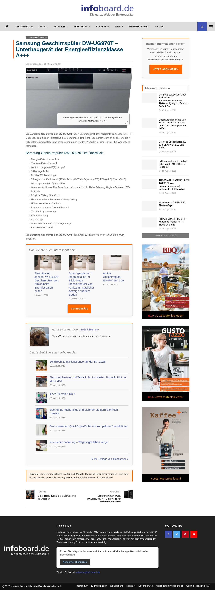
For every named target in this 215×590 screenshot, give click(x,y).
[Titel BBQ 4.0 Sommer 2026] (165, 310)
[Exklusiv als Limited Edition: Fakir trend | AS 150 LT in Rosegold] (149, 165)
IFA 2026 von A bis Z (62, 394)
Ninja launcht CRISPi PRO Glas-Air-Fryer (172, 204)
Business (101, 26)
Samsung (43, 37)
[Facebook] (168, 534)
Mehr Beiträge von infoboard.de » (110, 459)
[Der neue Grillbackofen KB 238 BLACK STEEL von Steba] (149, 145)
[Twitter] (176, 534)
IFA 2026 (159, 26)
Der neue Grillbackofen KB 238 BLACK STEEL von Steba (172, 144)
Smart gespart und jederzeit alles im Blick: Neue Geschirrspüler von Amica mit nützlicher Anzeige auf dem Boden (81, 284)
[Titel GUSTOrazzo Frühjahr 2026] (165, 391)
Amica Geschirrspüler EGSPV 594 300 (113, 277)
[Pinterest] (185, 534)
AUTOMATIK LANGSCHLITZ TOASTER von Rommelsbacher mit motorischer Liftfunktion (174, 184)
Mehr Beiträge (79, 308)
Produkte (59, 26)
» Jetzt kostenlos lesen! (168, 315)
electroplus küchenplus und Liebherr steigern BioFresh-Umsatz (84, 411)
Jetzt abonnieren (165, 69)
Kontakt (130, 585)
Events (118, 26)
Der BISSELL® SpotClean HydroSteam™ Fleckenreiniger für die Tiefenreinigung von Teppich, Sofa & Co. (174, 100)
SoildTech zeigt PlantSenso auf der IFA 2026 (77, 361)
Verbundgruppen (139, 26)
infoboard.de (36, 64)
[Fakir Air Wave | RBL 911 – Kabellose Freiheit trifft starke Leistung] (149, 222)
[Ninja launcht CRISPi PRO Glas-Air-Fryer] (149, 206)
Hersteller (80, 26)
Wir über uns (116, 585)
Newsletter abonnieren (75, 562)
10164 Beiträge (89, 329)
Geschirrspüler (32, 37)
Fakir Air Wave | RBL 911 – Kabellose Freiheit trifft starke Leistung (173, 221)
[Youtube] (193, 534)
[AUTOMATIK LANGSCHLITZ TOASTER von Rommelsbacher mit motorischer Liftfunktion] (149, 184)
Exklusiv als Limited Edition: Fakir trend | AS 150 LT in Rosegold (173, 164)
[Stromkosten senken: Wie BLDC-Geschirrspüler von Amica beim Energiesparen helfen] (149, 123)
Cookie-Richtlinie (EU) (198, 585)
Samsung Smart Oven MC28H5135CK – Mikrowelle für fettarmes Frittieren (104, 499)
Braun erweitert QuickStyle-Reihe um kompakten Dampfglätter (88, 426)
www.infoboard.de (22, 586)
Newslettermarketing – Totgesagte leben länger (79, 442)
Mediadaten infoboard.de (169, 585)
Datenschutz (145, 585)
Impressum (82, 585)
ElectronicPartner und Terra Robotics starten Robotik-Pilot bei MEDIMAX (88, 379)
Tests (41, 26)
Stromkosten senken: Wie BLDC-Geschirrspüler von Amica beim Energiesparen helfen (46, 282)
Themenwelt (22, 26)
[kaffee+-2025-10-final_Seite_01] (165, 473)
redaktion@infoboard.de (87, 572)
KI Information (99, 585)
